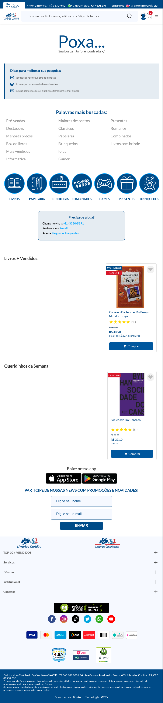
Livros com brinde (125, 143)
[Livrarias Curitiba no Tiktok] (75, 618)
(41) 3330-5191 (73, 223)
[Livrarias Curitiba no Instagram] (63, 618)
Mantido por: (68, 697)
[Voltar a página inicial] (11, 16)
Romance (118, 128)
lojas (62, 151)
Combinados (121, 136)
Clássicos (66, 128)
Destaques (15, 128)
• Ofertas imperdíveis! (143, 5)
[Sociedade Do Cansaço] (132, 395)
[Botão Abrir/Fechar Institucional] (156, 552)
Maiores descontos (74, 120)
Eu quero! (81, 526)
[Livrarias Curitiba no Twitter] (87, 618)
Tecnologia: (96, 697)
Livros (14, 198)
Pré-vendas (15, 120)
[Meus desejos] (150, 269)
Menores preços (19, 136)
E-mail (64, 228)
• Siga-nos (117, 5)
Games (104, 198)
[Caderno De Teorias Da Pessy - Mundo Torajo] (130, 287)
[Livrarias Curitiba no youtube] (111, 618)
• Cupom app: (88, 5)
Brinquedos (68, 143)
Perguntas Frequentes (65, 233)
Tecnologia (59, 198)
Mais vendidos (18, 151)
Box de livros (16, 143)
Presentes (119, 120)
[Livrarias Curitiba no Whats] (99, 618)
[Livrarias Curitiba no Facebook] (52, 618)
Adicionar (131, 346)
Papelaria (66, 136)
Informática (16, 159)
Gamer (64, 159)
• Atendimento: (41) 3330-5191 (46, 5)
